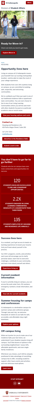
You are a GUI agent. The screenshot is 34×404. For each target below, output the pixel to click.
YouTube (19, 383)
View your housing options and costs (16, 115)
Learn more (7, 368)
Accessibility (6, 396)
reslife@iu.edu (7, 134)
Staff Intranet (17, 379)
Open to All (24, 396)
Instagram (15, 383)
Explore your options (10, 324)
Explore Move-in (9, 53)
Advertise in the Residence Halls (16, 139)
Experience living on (10, 268)
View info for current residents (14, 294)
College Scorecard (15, 396)
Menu (29, 3)
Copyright (5, 400)
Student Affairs (13, 8)
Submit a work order (11, 146)
